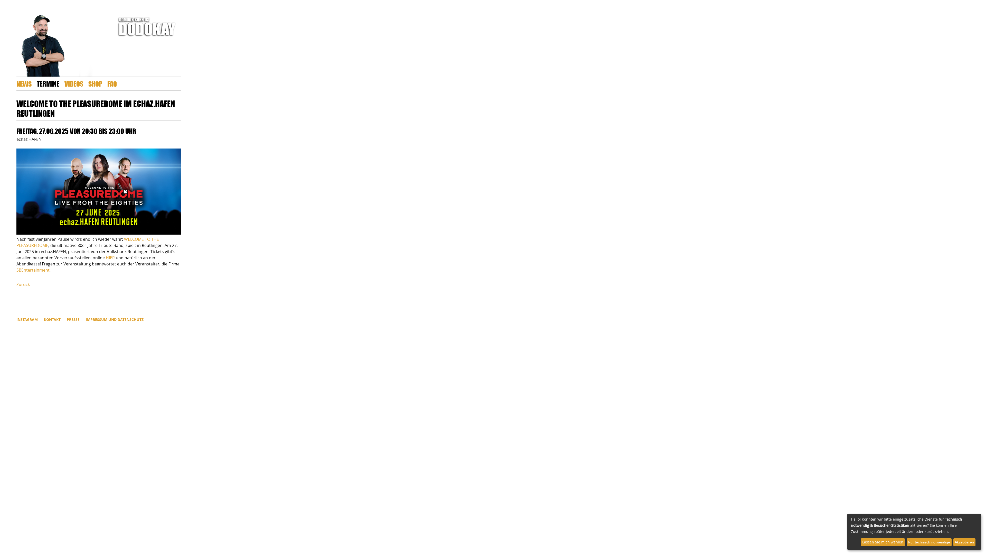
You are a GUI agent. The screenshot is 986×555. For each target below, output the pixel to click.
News (24, 83)
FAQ (112, 83)
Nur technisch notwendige (929, 542)
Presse (73, 319)
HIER (110, 258)
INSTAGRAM (27, 319)
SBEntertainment (33, 270)
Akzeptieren (964, 542)
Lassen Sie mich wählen (882, 542)
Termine (48, 83)
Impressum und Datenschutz (115, 319)
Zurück (23, 284)
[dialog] (914, 532)
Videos (73, 83)
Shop (95, 83)
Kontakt (52, 319)
